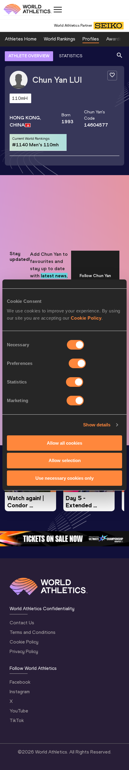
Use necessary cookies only (64, 478)
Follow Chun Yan (95, 275)
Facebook (20, 682)
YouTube (19, 711)
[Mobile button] (58, 10)
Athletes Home (21, 39)
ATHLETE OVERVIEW (29, 55)
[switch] (77, 363)
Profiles (90, 39)
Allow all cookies (64, 442)
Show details (96, 424)
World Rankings (59, 39)
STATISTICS (70, 55)
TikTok (17, 720)
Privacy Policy (24, 651)
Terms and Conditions (33, 632)
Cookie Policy (86, 317)
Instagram (20, 691)
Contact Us (22, 622)
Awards (114, 39)
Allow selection (65, 460)
